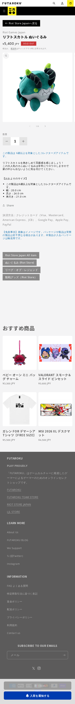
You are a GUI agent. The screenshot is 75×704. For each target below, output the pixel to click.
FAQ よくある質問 (17, 585)
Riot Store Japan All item (21, 255)
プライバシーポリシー (19, 617)
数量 (5, 134)
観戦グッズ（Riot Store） (21, 277)
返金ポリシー (14, 601)
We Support (14, 548)
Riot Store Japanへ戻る (23, 23)
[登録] (64, 655)
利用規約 (12, 625)
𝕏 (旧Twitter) (15, 556)
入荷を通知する (40, 695)
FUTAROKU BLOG (17, 540)
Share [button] (10, 205)
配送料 (13, 48)
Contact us (13, 633)
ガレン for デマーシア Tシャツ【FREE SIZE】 (19, 433)
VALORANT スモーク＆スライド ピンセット (54, 377)
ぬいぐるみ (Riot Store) (19, 262)
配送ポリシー (14, 609)
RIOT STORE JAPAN (19, 504)
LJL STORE (13, 511)
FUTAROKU (14, 490)
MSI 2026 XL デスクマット (54, 433)
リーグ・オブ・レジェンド (21, 270)
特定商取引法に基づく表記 (22, 593)
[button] (54, 3)
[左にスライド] (30, 126)
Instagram (13, 563)
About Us (12, 532)
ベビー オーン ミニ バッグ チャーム (19, 377)
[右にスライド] (45, 126)
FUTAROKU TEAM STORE (22, 497)
